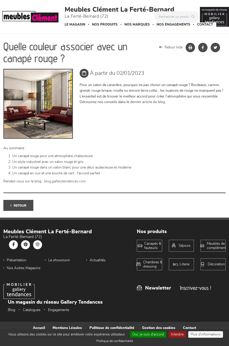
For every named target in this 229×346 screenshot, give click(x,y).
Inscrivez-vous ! (195, 288)
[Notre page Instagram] (37, 244)
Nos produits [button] (105, 24)
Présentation (16, 260)
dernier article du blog (147, 102)
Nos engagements (173, 24)
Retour (20, 205)
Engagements (58, 310)
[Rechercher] (194, 16)
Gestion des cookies (158, 328)
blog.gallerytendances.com (65, 181)
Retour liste (173, 47)
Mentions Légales (67, 328)
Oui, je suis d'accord (148, 334)
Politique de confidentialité (111, 328)
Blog (11, 310)
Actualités (98, 260)
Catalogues (31, 310)
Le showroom (59, 260)
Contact (205, 24)
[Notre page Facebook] (13, 244)
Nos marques (137, 24)
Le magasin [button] (75, 24)
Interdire (177, 334)
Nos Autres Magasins (23, 268)
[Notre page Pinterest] (25, 244)
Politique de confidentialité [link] (114, 341)
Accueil (39, 328)
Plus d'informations (206, 334)
